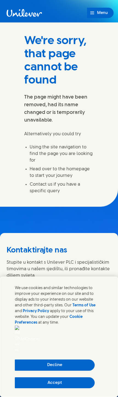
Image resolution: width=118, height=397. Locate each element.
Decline (54, 365)
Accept (54, 383)
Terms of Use (83, 305)
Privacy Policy (36, 311)
